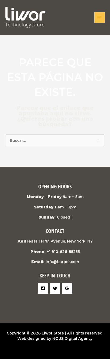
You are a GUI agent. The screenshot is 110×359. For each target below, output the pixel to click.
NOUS (58, 338)
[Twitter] (55, 288)
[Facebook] (43, 288)
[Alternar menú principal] (99, 17)
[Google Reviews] (67, 288)
